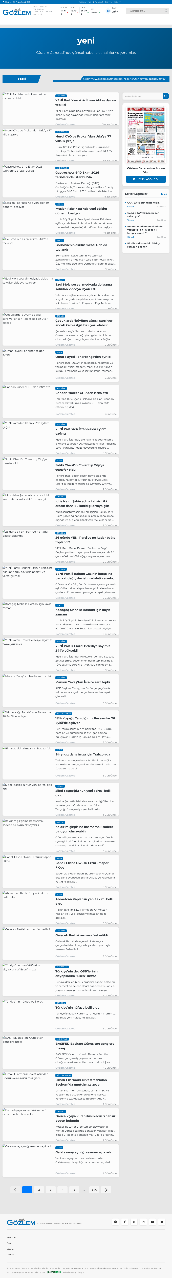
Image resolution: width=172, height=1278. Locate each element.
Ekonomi (11, 1237)
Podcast (98, 2)
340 (94, 1189)
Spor (9, 1243)
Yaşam (10, 1249)
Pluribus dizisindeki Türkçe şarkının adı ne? (143, 245)
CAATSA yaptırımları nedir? (143, 202)
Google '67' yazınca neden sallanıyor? (143, 214)
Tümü (164, 194)
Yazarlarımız (85, 2)
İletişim (117, 2)
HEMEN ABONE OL (148, 179)
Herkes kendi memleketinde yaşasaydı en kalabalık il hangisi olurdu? (145, 230)
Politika (10, 1254)
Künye (108, 2)
